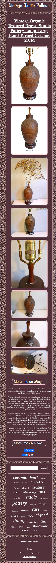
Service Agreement (29, 557)
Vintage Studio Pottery (29, 541)
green (23, 516)
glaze (14, 515)
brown (35, 531)
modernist (25, 511)
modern (16, 497)
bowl (34, 477)
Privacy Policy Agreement (29, 553)
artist (28, 527)
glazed (25, 488)
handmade (16, 493)
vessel (13, 527)
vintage (19, 520)
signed (42, 514)
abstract (26, 530)
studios (43, 479)
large (42, 504)
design (33, 505)
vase (36, 509)
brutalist (38, 482)
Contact (29, 549)
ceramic (20, 477)
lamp (42, 492)
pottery (19, 503)
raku (30, 515)
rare (25, 482)
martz (16, 482)
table (45, 511)
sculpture (33, 522)
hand (16, 488)
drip (21, 527)
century (38, 487)
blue (43, 521)
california (44, 498)
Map (29, 545)
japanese (15, 511)
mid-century (29, 492)
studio (31, 497)
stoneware (40, 526)
